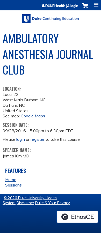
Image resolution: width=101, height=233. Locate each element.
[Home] (50, 16)
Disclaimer (25, 203)
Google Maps (33, 115)
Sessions (13, 185)
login (20, 139)
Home (10, 179)
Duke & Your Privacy (52, 203)
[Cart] (85, 8)
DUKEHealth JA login (61, 6)
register (38, 139)
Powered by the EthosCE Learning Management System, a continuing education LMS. (77, 217)
